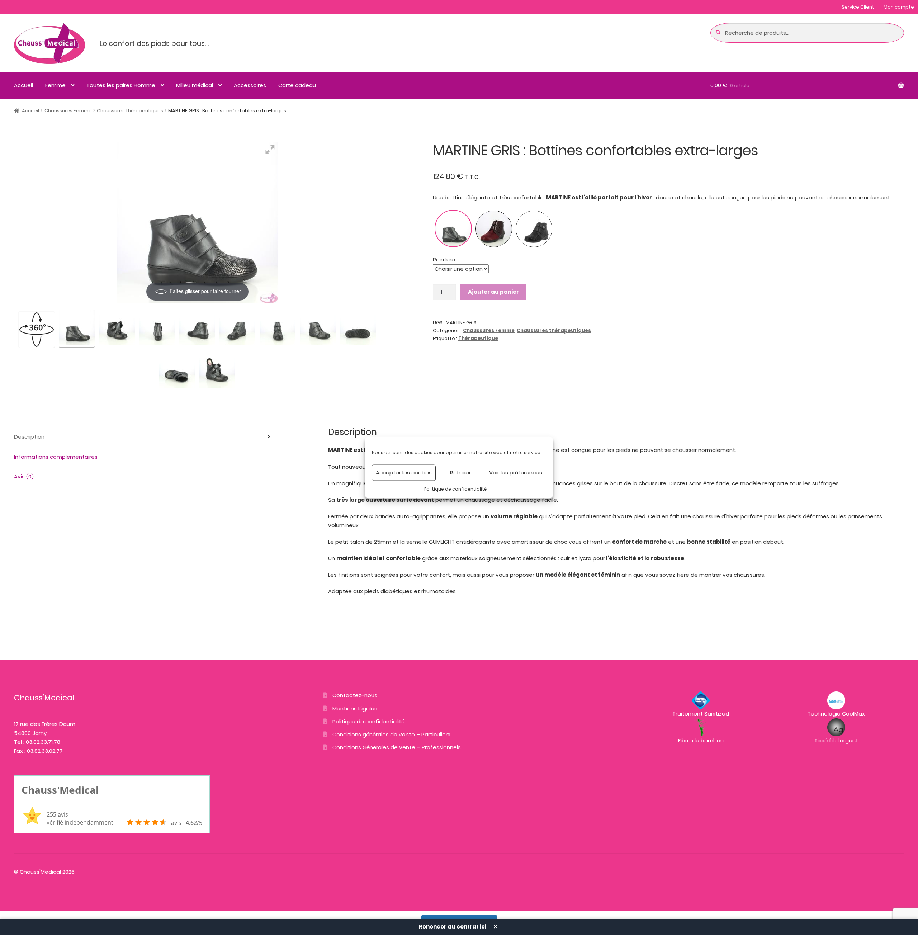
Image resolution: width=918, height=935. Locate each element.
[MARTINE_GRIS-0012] (217, 371)
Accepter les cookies (404, 472)
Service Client (858, 7)
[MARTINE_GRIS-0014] (358, 329)
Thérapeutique (478, 338)
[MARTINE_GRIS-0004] (237, 329)
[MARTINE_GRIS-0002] (318, 329)
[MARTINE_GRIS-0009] (117, 329)
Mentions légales (354, 708)
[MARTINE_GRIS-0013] (177, 371)
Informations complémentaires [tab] (56, 457)
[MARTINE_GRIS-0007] (157, 329)
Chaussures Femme (68, 110)
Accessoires (250, 85)
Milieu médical (194, 85)
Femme (55, 85)
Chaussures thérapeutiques (130, 110)
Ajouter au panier (493, 292)
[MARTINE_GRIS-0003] (277, 329)
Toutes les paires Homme (120, 85)
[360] (37, 330)
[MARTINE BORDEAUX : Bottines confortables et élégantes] (494, 229)
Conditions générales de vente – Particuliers (391, 734)
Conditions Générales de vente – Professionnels (396, 747)
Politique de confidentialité (455, 489)
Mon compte (899, 7)
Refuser (460, 472)
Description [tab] (29, 436)
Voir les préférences (515, 472)
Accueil (23, 85)
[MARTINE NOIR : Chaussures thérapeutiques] (534, 229)
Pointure (444, 259)
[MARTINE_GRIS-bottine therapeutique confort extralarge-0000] (77, 329)
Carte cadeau (297, 85)
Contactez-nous (354, 695)
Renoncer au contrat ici (452, 926)
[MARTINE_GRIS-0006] (197, 329)
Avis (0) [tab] (24, 476)
